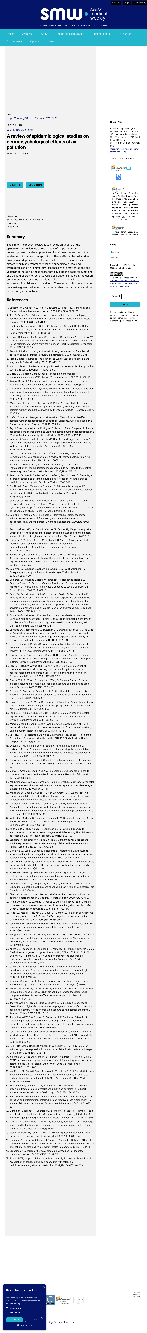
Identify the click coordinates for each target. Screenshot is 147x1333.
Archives (27, 33)
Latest (10, 33)
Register (116, 2)
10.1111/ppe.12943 (120, 219)
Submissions (139, 2)
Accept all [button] (14, 1320)
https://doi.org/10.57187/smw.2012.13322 (32, 118)
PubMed (116, 296)
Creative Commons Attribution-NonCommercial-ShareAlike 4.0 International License (124, 283)
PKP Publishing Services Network (54, 1322)
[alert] (24, 1307)
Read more (25, 1303)
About (44, 33)
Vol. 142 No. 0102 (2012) (20, 129)
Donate (125, 305)
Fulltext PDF (15, 185)
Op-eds (34, 41)
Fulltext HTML (35, 185)
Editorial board (101, 33)
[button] (125, 252)
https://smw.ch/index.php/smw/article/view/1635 (124, 150)
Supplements (14, 41)
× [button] (43, 1287)
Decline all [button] (34, 1320)
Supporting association (70, 33)
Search (52, 41)
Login (126, 2)
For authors (125, 33)
